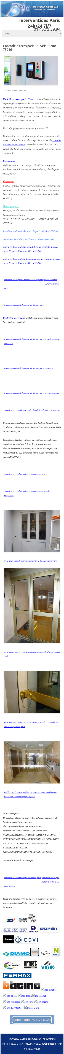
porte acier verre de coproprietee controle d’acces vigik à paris (30, 560)
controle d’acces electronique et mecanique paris (24, 474)
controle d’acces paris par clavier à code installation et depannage (32, 410)
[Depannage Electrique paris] (32, 15)
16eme (18, 99)
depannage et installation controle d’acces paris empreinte (28, 368)
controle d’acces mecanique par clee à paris (22, 877)
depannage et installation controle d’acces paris (24, 305)
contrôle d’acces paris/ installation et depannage (24, 279)
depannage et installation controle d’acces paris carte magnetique (31, 393)
